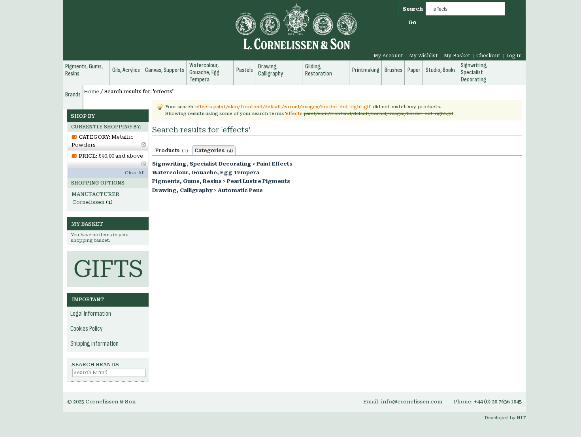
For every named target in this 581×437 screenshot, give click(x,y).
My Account (388, 55)
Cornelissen (88, 202)
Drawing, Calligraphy (182, 190)
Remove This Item (143, 144)
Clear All (135, 172)
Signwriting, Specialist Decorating (201, 164)
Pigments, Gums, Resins (187, 181)
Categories (213, 150)
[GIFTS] (108, 255)
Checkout (488, 55)
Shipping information (94, 344)
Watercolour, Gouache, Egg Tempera (205, 172)
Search (413, 9)
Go (412, 22)
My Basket (457, 55)
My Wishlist (423, 55)
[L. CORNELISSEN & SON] (211, 31)
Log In (514, 55)
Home (91, 91)
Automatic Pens (240, 190)
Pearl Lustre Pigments (258, 181)
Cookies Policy (86, 329)
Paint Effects (274, 164)
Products (171, 150)
